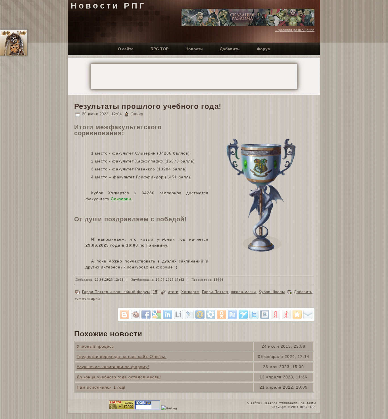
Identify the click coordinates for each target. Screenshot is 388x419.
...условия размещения (294, 30)
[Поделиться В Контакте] (264, 314)
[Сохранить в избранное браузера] (297, 314)
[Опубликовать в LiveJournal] (189, 314)
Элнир (137, 114)
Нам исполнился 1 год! (101, 387)
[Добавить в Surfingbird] (243, 314)
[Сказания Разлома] (248, 24)
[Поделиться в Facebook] (146, 314)
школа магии (243, 292)
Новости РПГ (108, 5)
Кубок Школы (272, 292)
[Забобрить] (135, 314)
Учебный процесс (95, 346)
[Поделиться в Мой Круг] (210, 314)
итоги (173, 292)
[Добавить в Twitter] (253, 314)
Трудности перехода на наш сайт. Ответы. (121, 356)
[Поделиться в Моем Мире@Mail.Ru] (200, 314)
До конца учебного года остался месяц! (119, 377)
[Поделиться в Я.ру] (286, 314)
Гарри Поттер (215, 292)
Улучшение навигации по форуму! (113, 366)
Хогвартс (190, 292)
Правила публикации (280, 402)
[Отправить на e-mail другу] (307, 314)
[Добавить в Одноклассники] (221, 314)
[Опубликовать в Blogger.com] (124, 314)
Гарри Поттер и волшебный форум (116, 292)
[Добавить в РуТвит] (232, 314)
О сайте (253, 402)
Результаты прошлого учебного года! (148, 106)
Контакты (308, 402)
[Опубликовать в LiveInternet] (178, 314)
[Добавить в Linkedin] (167, 314)
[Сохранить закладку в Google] (156, 314)
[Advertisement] (194, 76)
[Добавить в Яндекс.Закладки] (275, 314)
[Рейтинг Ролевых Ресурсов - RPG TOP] (121, 408)
